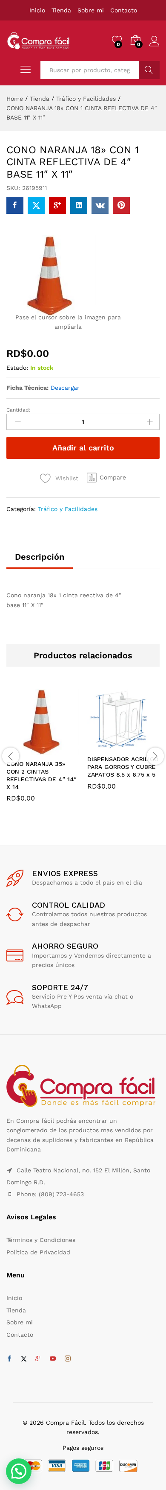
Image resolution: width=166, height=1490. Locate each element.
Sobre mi (90, 10)
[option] (42, 752)
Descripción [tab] (39, 556)
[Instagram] (67, 1358)
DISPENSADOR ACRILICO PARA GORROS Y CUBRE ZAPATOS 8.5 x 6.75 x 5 (122, 767)
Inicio (37, 10)
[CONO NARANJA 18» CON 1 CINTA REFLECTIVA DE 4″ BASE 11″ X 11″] (14, 205)
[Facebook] (9, 1359)
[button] (106, 477)
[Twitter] (24, 1359)
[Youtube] (53, 1359)
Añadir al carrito (83, 447)
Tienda (61, 10)
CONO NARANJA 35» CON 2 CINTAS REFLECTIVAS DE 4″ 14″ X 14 (41, 775)
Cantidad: (18, 409)
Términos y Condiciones (40, 1239)
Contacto (123, 10)
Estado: (17, 367)
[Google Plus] (38, 1359)
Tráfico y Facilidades (67, 508)
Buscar (149, 70)
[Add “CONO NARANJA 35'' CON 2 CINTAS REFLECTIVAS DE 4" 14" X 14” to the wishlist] (61, 749)
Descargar (65, 387)
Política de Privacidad (38, 1252)
